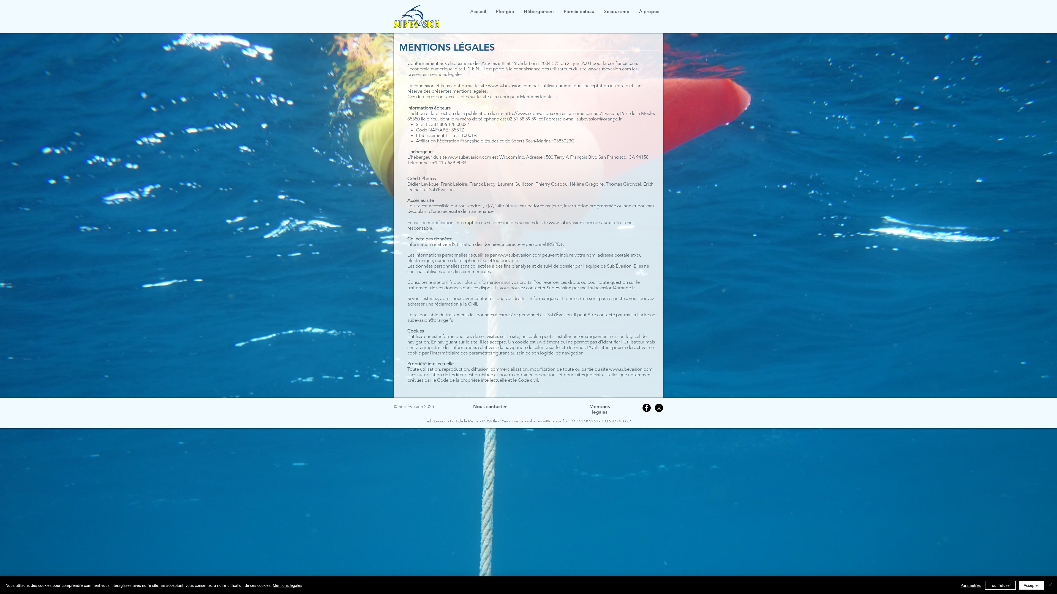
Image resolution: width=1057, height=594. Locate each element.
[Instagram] (659, 408)
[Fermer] (1050, 585)
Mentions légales (287, 585)
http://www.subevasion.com (533, 113)
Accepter (1031, 585)
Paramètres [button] (970, 585)
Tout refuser (1000, 585)
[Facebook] (646, 408)
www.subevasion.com (609, 69)
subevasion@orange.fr (599, 119)
